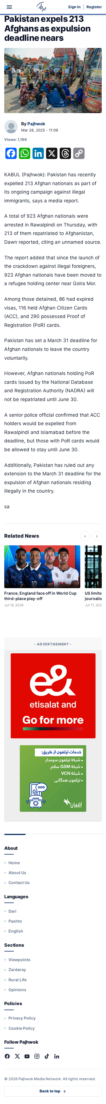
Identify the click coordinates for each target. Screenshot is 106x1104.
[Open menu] (9, 7)
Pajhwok (36, 123)
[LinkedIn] (57, 1056)
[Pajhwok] (11, 127)
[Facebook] (7, 1056)
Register (94, 7)
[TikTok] (47, 1056)
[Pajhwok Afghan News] (41, 6)
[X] (17, 1056)
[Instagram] (37, 1056)
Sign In (74, 7)
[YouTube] (27, 1056)
